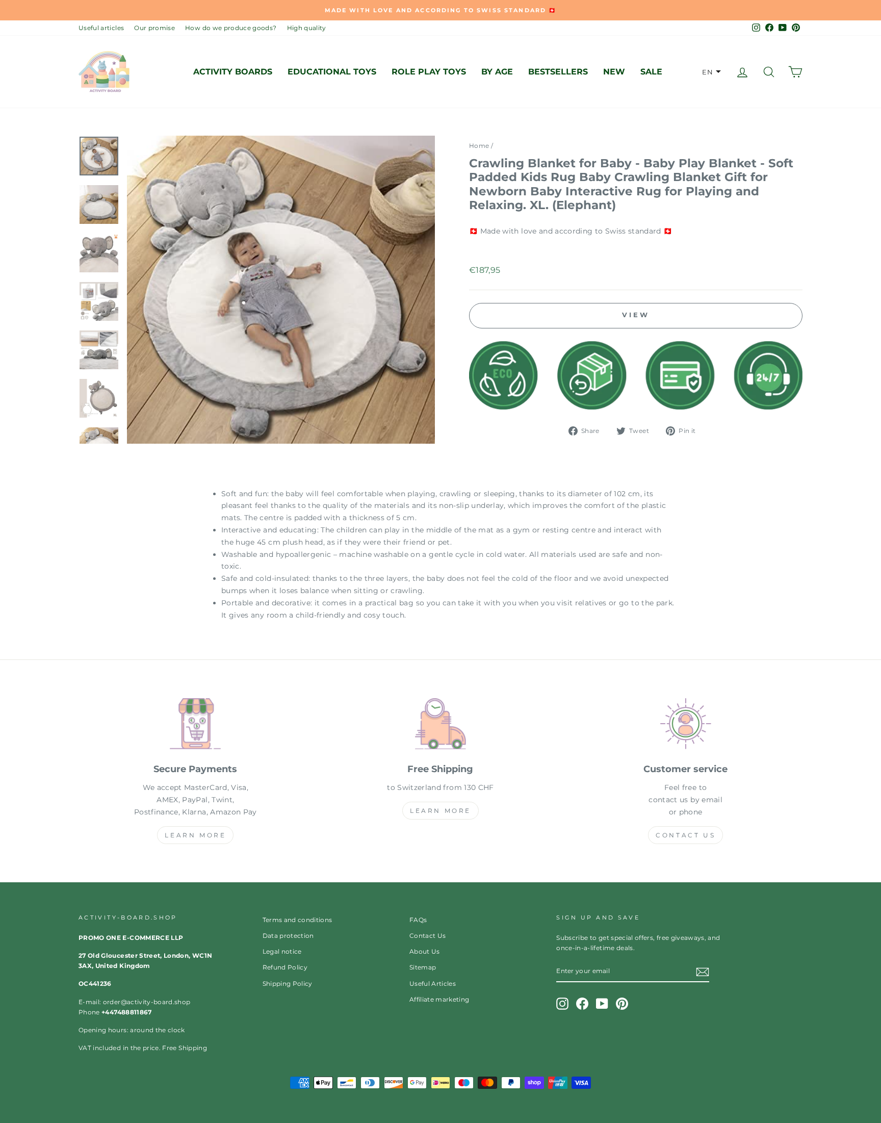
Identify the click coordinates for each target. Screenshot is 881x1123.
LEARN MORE (195, 835)
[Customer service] (685, 725)
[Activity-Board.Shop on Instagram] (562, 1004)
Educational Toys (332, 71)
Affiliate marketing (439, 999)
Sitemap (422, 967)
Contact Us (685, 835)
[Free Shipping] (441, 725)
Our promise (154, 28)
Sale (651, 71)
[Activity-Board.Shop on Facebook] (582, 1004)
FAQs (418, 920)
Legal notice (282, 951)
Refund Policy (285, 967)
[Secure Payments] (196, 725)
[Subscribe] (702, 971)
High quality (306, 28)
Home (479, 145)
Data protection (288, 935)
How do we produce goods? (230, 28)
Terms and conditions (297, 920)
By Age (497, 71)
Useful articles (101, 28)
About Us (424, 951)
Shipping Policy (288, 983)
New (614, 71)
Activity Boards (232, 71)
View (636, 315)
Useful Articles (432, 983)
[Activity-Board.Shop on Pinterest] (622, 1004)
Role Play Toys (429, 71)
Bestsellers (558, 71)
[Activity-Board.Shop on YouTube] (602, 1004)
